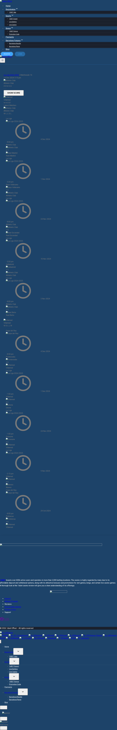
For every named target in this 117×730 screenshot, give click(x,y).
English (10, 633)
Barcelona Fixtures (11, 692)
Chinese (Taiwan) (96, 635)
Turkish (66, 638)
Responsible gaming (13, 607)
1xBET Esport (13, 19)
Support (8, 599)
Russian (77, 635)
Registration (9, 652)
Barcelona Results (15, 43)
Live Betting (13, 22)
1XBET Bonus (13, 31)
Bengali (16, 638)
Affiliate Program (11, 601)
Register (7, 54)
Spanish (39, 635)
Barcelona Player (14, 46)
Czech (29, 638)
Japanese (52, 638)
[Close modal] (3, 707)
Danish (42, 638)
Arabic (6, 635)
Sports (7, 662)
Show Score (13, 93)
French (52, 635)
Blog (7, 49)
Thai (74, 638)
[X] (5, 620)
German (25, 635)
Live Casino (12, 25)
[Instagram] (7, 620)
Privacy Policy (10, 609)
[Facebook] (2, 620)
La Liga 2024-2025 (11, 75)
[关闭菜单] (0, 642)
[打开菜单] (2, 60)
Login (20, 54)
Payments (10, 37)
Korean (65, 635)
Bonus (7, 677)
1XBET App (12, 12)
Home (8, 6)
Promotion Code (14, 34)
